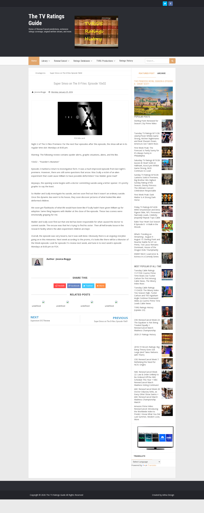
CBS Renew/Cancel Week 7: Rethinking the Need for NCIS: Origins (146, 362)
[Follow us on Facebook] (170, 3)
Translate (152, 465)
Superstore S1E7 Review (40, 321)
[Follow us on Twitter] (165, 3)
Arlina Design (168, 495)
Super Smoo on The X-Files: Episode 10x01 (111, 321)
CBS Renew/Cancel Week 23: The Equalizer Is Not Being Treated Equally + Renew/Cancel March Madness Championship (147, 325)
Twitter (89, 285)
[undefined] (43, 301)
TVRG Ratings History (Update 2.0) (143, 308)
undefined (36, 306)
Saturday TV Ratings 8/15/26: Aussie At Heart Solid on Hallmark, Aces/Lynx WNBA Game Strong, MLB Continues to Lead (147, 165)
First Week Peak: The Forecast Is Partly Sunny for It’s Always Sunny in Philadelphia (146, 151)
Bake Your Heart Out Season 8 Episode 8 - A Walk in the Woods (147, 224)
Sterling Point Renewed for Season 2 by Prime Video (146, 122)
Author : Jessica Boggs (58, 259)
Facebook (74, 285)
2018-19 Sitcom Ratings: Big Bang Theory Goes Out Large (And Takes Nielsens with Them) (146, 351)
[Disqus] (80, 367)
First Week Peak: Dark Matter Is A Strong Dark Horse (145, 197)
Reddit (61, 285)
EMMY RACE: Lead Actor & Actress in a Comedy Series (146, 255)
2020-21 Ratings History (145, 334)
